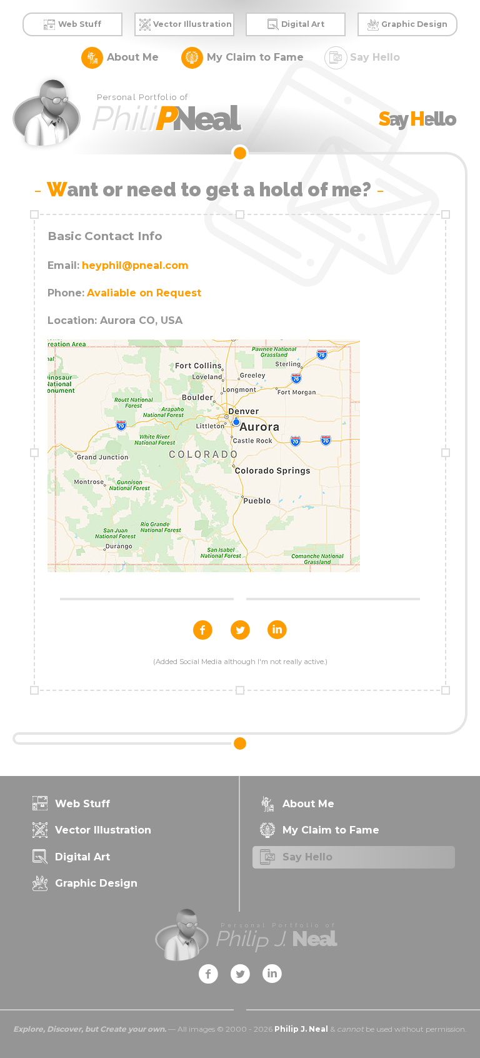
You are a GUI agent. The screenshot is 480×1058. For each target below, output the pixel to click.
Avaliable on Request (144, 293)
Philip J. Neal (301, 1029)
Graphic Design (414, 24)
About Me (133, 57)
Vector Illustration (192, 24)
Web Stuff (79, 24)
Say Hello (375, 57)
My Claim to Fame (255, 57)
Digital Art (302, 24)
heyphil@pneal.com (135, 265)
